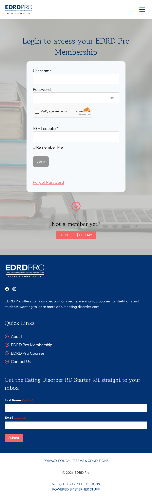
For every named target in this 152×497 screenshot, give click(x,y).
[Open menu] (142, 9)
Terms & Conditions (90, 461)
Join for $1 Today (76, 235)
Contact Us (21, 361)
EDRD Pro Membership (31, 344)
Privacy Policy (57, 461)
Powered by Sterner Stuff (76, 489)
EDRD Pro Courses (28, 353)
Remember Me (49, 147)
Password (42, 89)
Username (42, 70)
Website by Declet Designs (76, 484)
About (16, 336)
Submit (13, 437)
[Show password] (112, 97)
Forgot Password (48, 182)
